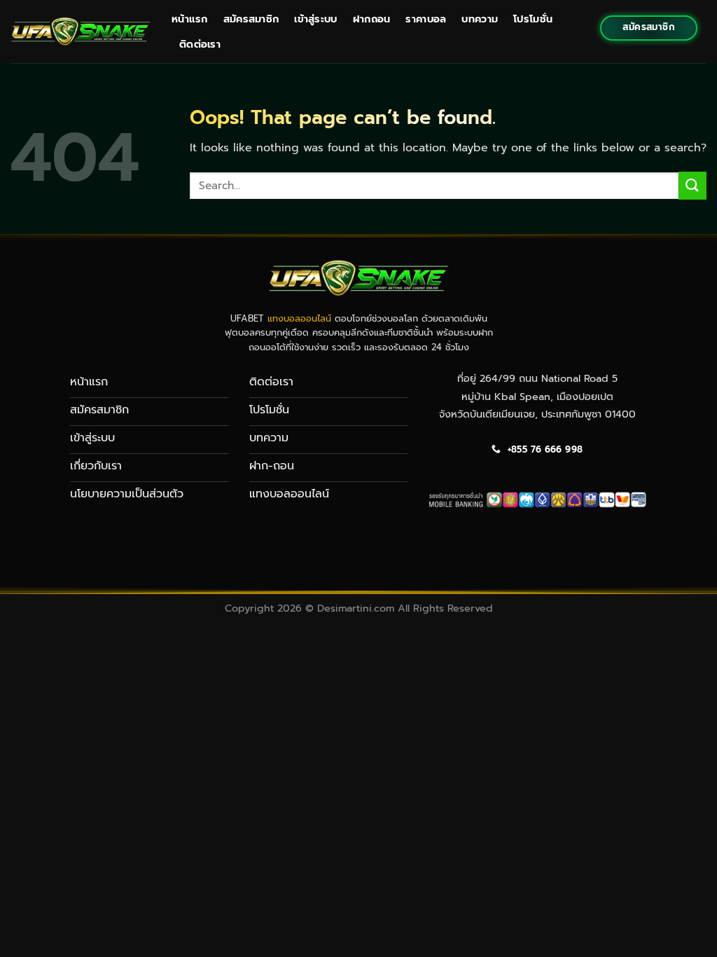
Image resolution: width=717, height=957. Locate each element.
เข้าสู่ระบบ (315, 19)
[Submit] (692, 185)
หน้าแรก (190, 19)
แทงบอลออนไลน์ (299, 318)
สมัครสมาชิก (251, 19)
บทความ (479, 19)
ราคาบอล (425, 19)
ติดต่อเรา (200, 44)
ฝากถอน (372, 19)
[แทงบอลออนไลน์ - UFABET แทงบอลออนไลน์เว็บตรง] (81, 31)
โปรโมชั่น (532, 19)
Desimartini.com (355, 608)
